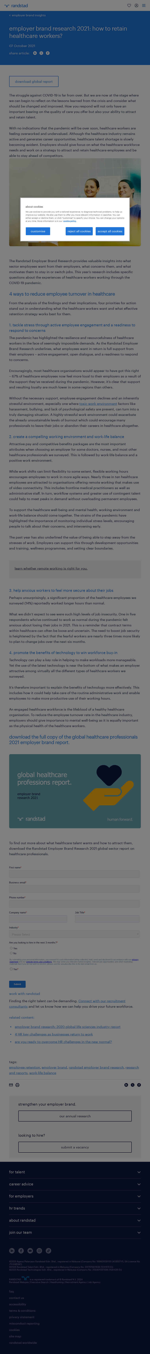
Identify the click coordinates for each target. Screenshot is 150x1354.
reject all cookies (79, 231)
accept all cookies (110, 231)
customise (38, 231)
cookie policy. (69, 221)
